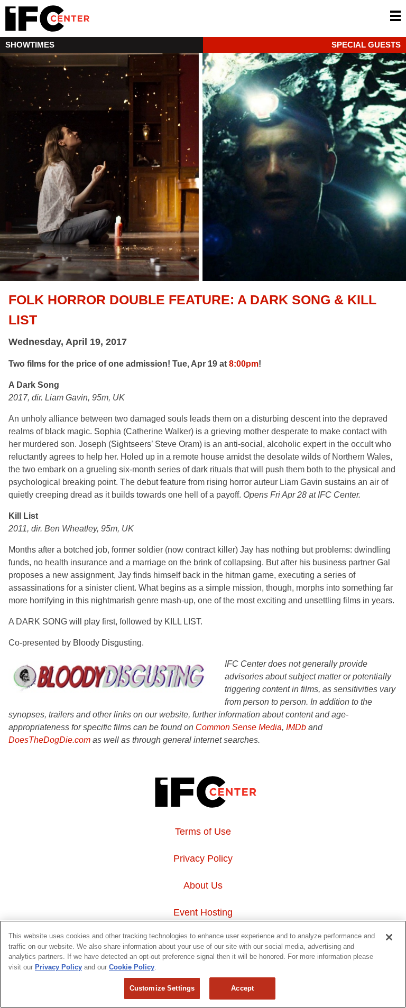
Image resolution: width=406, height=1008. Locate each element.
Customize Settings (162, 988)
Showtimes (29, 44)
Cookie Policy (131, 967)
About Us (203, 885)
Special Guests (366, 44)
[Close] (389, 937)
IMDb (296, 727)
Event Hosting (203, 912)
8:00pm (244, 363)
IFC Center (87, 18)
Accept (242, 988)
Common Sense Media (239, 727)
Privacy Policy (203, 858)
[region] (203, 964)
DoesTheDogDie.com (49, 739)
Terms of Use (203, 831)
